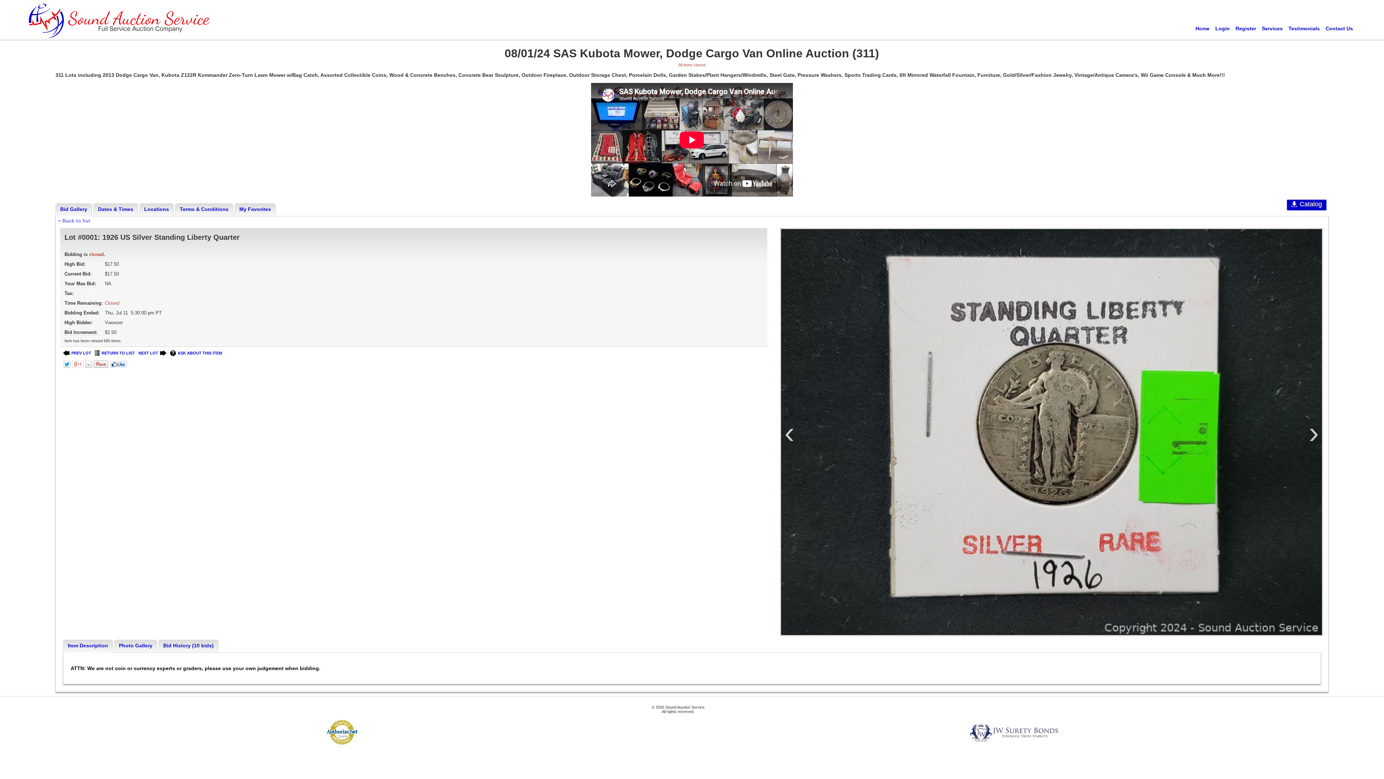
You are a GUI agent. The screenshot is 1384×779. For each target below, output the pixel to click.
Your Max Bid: (80, 283)
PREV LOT (81, 353)
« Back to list (74, 221)
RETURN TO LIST (118, 353)
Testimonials (1304, 28)
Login (1222, 28)
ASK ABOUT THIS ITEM (200, 353)
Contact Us (1339, 28)
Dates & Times (115, 209)
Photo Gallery (135, 645)
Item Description (88, 645)
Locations (156, 209)
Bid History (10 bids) (188, 645)
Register (1246, 28)
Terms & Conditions (204, 209)
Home (1203, 28)
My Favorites (255, 209)
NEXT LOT (148, 353)
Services (1272, 28)
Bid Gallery (73, 209)
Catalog (1311, 204)
